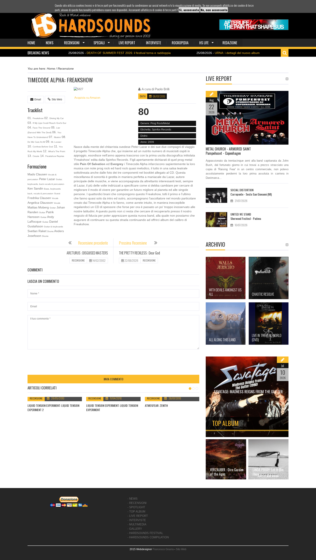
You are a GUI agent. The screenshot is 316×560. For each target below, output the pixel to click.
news (49, 42)
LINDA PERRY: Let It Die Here (268, 472)
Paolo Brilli (162, 89)
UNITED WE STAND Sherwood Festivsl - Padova (245, 216)
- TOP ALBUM (136, 511)
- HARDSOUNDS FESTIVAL (145, 533)
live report (127, 42)
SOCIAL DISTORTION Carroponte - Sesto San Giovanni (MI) (251, 192)
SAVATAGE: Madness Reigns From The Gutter (248, 391)
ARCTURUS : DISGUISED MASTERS (87, 253)
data (143, 96)
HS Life (204, 42)
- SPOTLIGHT (136, 507)
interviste (153, 42)
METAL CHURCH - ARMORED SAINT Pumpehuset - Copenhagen (228, 151)
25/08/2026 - (102, 53)
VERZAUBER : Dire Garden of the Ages (227, 472)
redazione (229, 42)
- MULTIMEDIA (136, 524)
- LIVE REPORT (137, 515)
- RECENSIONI (137, 503)
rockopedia (180, 42)
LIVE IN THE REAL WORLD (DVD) (266, 337)
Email (37, 99)
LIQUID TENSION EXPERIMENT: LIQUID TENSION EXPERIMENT (112, 407)
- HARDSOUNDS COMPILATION (148, 537)
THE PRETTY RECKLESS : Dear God (139, 253)
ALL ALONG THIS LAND (222, 339)
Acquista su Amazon (87, 97)
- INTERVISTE (136, 520)
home (31, 42)
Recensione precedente (93, 243)
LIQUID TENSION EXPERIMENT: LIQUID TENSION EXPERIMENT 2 (53, 407)
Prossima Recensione (133, 243)
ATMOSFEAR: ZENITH (156, 405)
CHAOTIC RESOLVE (263, 294)
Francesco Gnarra (163, 549)
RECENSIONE (78, 260)
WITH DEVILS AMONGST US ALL (225, 292)
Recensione (36, 398)
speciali (99, 42)
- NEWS (132, 498)
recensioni (72, 42)
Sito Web (57, 99)
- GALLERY (134, 528)
